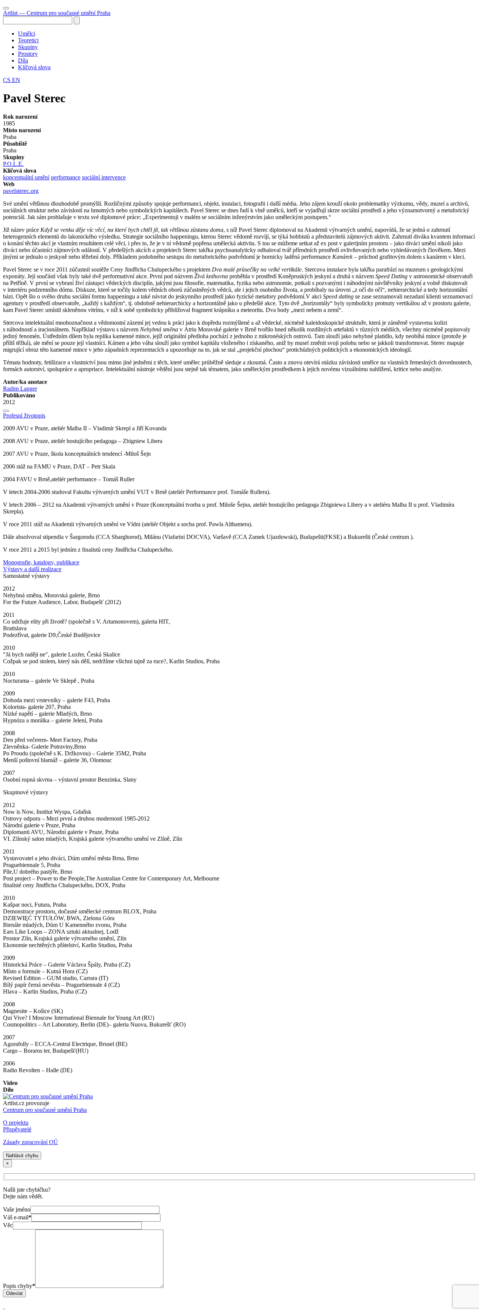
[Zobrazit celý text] (6, 411)
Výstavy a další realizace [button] (32, 569)
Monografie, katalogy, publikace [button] (41, 562)
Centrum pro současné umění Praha (45, 1110)
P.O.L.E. (13, 164)
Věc (8, 1225)
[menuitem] (247, 33)
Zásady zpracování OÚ (30, 1142)
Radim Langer (20, 388)
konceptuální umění (26, 177)
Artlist (56, 13)
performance (65, 177)
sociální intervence (104, 177)
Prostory (28, 54)
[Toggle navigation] (6, 8)
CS (7, 80)
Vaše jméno (16, 1209)
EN (16, 80)
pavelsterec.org (21, 191)
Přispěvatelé (17, 1129)
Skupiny (28, 47)
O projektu (15, 1122)
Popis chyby (19, 1286)
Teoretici (28, 40)
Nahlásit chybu (22, 1155)
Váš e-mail (17, 1217)
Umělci (26, 33)
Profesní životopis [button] (24, 415)
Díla (23, 60)
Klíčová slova (34, 67)
